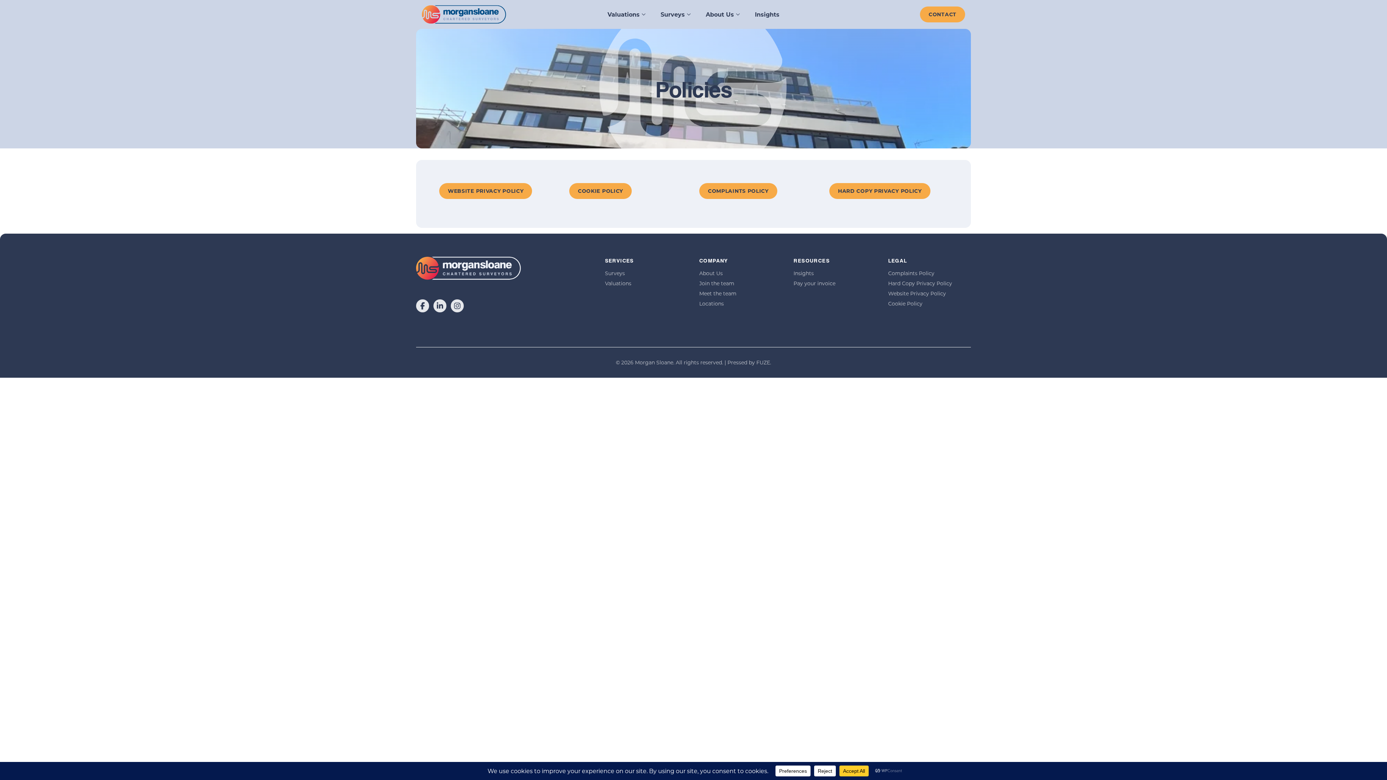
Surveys (673, 14)
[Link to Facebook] (422, 305)
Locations (711, 303)
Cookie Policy (905, 303)
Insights (767, 14)
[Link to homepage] (464, 14)
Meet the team (717, 293)
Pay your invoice (814, 283)
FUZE (763, 362)
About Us (720, 14)
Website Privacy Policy (917, 293)
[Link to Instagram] (457, 305)
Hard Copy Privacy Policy (920, 283)
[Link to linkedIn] (439, 305)
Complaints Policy (911, 273)
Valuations (624, 14)
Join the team (716, 283)
